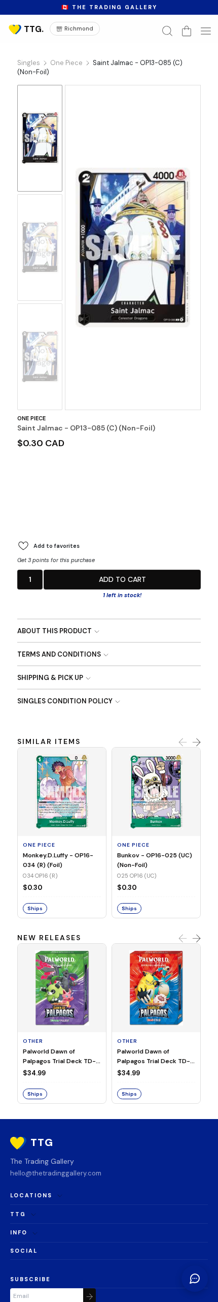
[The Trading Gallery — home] (25, 29)
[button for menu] (205, 31)
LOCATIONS (31, 1195)
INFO (18, 1232)
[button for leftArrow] (182, 742)
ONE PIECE (31, 418)
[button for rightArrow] (196, 742)
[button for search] (167, 31)
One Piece (66, 62)
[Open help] (194, 1278)
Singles (28, 62)
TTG (18, 1214)
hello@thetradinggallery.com (55, 1173)
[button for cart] (186, 31)
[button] (30, 580)
